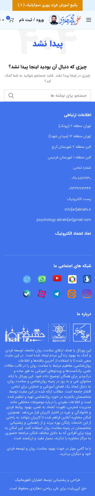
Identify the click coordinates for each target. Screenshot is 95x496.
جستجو (11, 95)
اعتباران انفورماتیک (28, 480)
